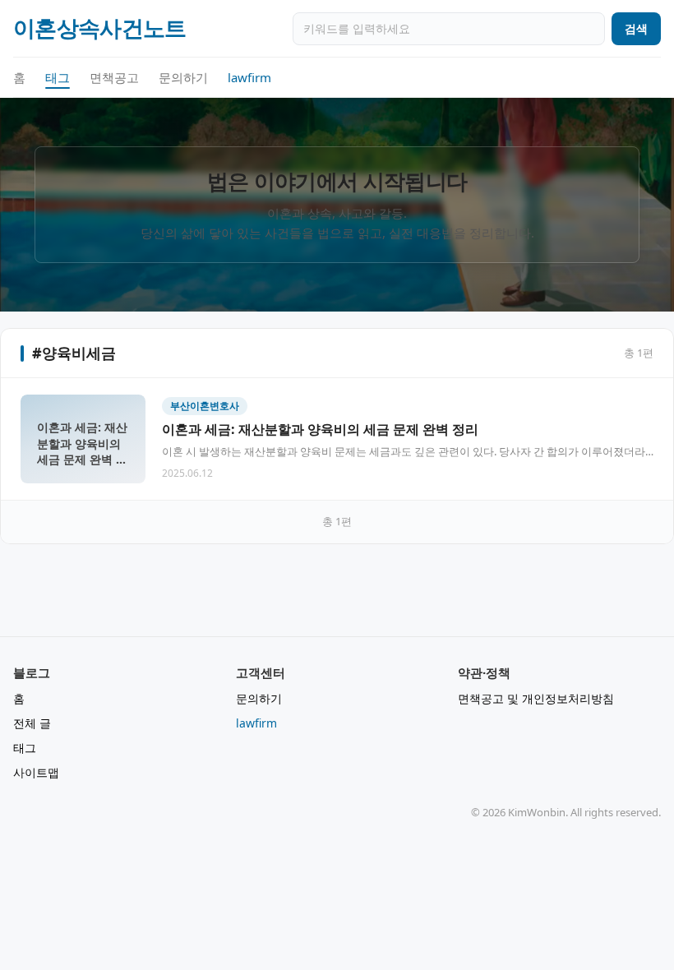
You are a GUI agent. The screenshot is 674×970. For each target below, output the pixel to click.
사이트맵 (36, 772)
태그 (57, 77)
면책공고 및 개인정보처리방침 (536, 698)
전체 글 (32, 723)
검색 (636, 28)
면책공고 (114, 77)
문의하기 (183, 77)
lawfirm (249, 77)
